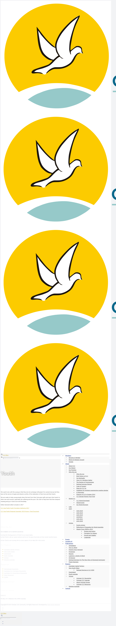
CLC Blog (5, 455)
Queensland (7, 554)
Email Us (3, 595)
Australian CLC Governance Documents (15, 573)
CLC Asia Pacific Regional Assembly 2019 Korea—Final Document (20, 511)
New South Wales (9, 552)
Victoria (6, 558)
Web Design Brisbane (53, 605)
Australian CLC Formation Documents (15, 571)
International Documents (11, 569)
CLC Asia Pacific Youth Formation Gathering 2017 (15, 508)
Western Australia (9, 560)
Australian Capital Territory (12, 549)
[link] (19, 458)
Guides (6, 577)
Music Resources (9, 575)
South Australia (8, 556)
